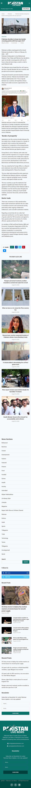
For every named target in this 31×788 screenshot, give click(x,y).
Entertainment (5, 454)
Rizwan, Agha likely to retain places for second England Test (20, 638)
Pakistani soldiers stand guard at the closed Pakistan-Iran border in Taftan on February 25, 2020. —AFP (14, 52)
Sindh (3, 522)
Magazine (4, 506)
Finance (4, 466)
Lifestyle (4, 502)
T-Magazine (5, 530)
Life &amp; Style (6, 498)
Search (4, 559)
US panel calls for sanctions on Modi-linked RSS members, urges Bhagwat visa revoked (21, 619)
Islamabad (4, 490)
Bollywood (4, 443)
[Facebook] (12, 785)
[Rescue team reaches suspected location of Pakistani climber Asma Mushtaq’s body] (15, 324)
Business (4, 447)
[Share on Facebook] (16, 247)
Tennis (3, 542)
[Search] (29, 3)
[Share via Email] (4, 250)
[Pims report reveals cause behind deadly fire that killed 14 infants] (15, 378)
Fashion (4, 458)
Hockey (4, 486)
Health (3, 482)
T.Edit (3, 534)
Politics (4, 518)
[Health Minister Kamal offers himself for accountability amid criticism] (15, 405)
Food (3, 470)
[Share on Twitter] (19, 247)
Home (3, 13)
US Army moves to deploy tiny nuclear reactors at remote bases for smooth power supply (14, 609)
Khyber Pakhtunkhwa (7, 494)
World (3, 554)
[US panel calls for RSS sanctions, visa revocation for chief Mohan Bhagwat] (7, 630)
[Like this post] (12, 247)
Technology (5, 538)
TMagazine (5, 546)
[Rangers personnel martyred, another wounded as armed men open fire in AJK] (15, 269)
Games (4, 478)
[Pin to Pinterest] (23, 247)
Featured (4, 462)
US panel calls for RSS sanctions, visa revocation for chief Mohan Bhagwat (21, 629)
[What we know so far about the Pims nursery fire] (15, 296)
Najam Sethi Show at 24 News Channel (12, 510)
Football (4, 474)
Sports (3, 526)
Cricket (4, 450)
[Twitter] (15, 785)
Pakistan (10, 13)
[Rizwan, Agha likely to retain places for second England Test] (7, 640)
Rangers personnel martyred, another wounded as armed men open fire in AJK (20, 649)
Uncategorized (6, 550)
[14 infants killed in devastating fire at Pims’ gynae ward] (15, 351)
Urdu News (26, 9)
